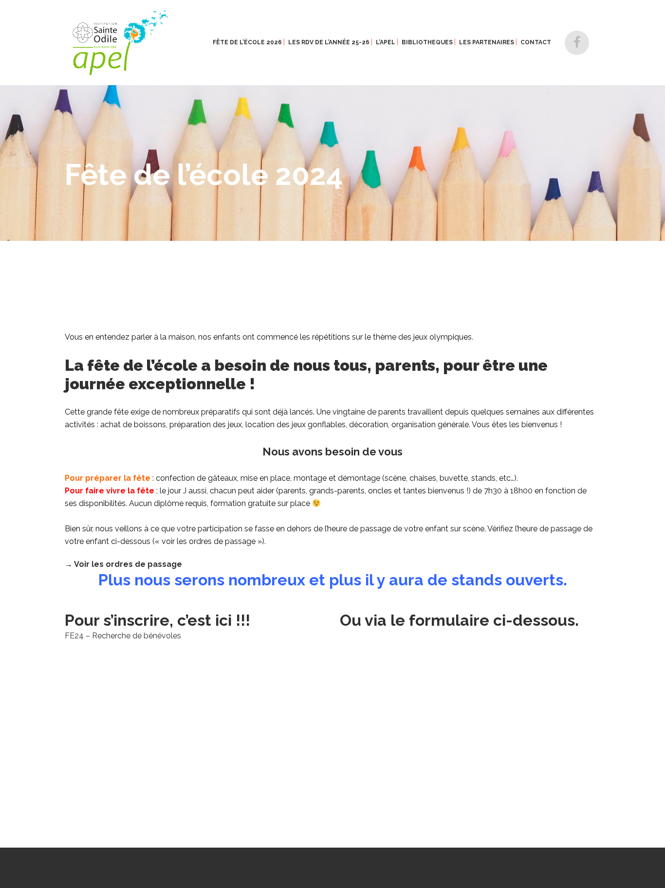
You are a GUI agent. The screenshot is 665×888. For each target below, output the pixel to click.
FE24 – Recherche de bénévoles (123, 635)
